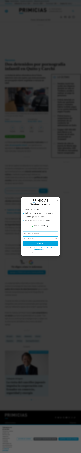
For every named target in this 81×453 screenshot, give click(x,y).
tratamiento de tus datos (40, 249)
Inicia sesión (46, 253)
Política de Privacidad (47, 248)
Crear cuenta (40, 243)
